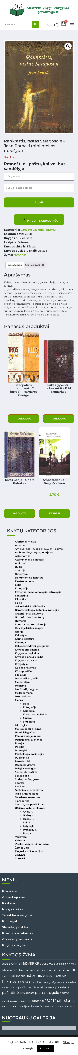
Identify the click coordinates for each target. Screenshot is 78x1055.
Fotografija (29, 707)
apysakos (46, 963)
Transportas (22, 800)
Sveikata (20, 786)
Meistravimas (23, 696)
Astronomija (22, 556)
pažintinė (10, 992)
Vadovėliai (21, 836)
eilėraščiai (64, 969)
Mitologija (21, 725)
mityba (36, 982)
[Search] (35, 24)
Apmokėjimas (13, 897)
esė (13, 976)
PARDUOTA (24, 418)
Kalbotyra (21, 635)
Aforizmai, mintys (25, 541)
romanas (20, 255)
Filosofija (20, 599)
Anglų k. (28, 811)
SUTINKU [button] (46, 1048)
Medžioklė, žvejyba (26, 689)
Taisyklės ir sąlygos (17, 915)
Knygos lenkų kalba (27, 653)
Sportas (19, 782)
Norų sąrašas (12, 909)
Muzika (27, 718)
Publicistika (22, 757)
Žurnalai (20, 858)
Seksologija (22, 775)
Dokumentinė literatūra (29, 577)
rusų (73, 1001)
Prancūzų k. (30, 829)
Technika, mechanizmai (29, 790)
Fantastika (21, 595)
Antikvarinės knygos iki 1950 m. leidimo (39, 548)
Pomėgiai (21, 750)
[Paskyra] (56, 25)
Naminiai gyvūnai (25, 732)
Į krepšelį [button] (54, 513)
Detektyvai (21, 574)
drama (28, 970)
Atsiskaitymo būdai (17, 939)
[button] (72, 24)
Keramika (29, 710)
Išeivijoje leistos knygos (29, 628)
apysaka (30, 963)
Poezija (19, 743)
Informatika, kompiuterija (30, 624)
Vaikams (20, 840)
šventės (60, 1006)
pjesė (22, 993)
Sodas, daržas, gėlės (27, 779)
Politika (19, 746)
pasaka (49, 987)
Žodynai (20, 854)
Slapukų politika (15, 927)
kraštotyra (60, 975)
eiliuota (48, 970)
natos (60, 982)
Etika (18, 584)
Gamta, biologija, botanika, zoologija (37, 610)
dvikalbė (38, 970)
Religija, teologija (25, 768)
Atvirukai (20, 563)
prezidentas (8, 1001)
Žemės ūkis (22, 847)
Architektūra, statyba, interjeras (34, 552)
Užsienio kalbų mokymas (30, 808)
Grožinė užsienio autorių (38, 229)
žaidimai (70, 1006)
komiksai (47, 975)
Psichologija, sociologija (29, 754)
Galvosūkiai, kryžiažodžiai (30, 606)
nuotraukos (8, 987)
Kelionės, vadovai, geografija (32, 646)
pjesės (30, 992)
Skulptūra (29, 721)
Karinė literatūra (24, 638)
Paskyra (8, 903)
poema (64, 992)
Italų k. (27, 822)
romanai (38, 1001)
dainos (12, 970)
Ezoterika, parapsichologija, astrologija (38, 592)
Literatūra (20, 674)
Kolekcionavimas (25, 667)
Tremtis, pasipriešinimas (29, 804)
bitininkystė (69, 964)
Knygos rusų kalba (26, 660)
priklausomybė (23, 1001)
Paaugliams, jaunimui (28, 736)
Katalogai (20, 642)
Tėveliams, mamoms (27, 797)
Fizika (18, 602)
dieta (20, 970)
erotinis (6, 976)
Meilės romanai (24, 692)
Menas (19, 700)
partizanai (35, 987)
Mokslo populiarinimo (28, 728)
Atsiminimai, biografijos (29, 559)
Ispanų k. (28, 818)
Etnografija (21, 588)
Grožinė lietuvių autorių (29, 613)
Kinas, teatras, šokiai (35, 714)
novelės (70, 982)
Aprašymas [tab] (15, 264)
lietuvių (24, 982)
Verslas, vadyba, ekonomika (32, 844)
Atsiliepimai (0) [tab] (34, 264)
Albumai (20, 545)
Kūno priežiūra (23, 671)
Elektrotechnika (24, 581)
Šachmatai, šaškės (26, 772)
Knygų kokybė (14, 945)
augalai (58, 963)
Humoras (20, 620)
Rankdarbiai (22, 761)
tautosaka (9, 1006)
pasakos (62, 987)
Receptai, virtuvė (25, 764)
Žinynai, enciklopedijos (29, 851)
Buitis (18, 566)
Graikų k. (28, 815)
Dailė (26, 703)
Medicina (20, 685)
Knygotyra (21, 664)
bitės (5, 970)
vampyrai (49, 1006)
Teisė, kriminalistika (26, 793)
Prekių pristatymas (17, 933)
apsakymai (12, 963)
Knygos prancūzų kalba (29, 656)
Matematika (22, 682)
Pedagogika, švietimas (28, 739)
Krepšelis (9, 891)
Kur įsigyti (10, 921)
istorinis (34, 975)
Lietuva (9, 981)
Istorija (19, 631)
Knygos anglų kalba (27, 649)
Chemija (20, 570)
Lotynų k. (28, 826)
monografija (49, 982)
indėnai (21, 975)
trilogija (22, 1006)
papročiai (21, 987)
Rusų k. (27, 833)
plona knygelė (47, 993)
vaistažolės (35, 1006)
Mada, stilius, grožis (26, 678)
